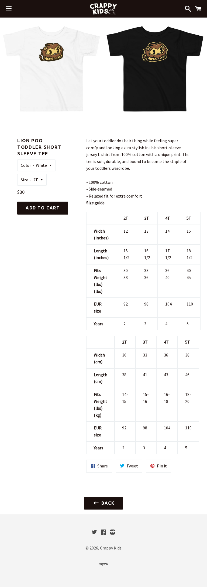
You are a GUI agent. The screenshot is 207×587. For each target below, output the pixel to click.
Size (24, 179)
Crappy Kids (111, 548)
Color (26, 165)
